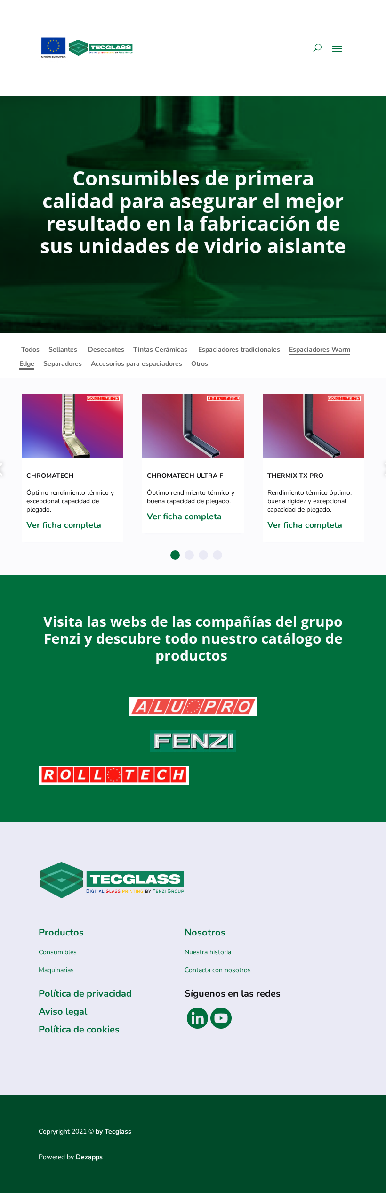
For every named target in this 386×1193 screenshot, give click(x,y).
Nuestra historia (208, 952)
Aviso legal (63, 1011)
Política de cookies (79, 1029)
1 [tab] (175, 555)
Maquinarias (56, 970)
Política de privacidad (85, 993)
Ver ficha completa (63, 525)
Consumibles (58, 952)
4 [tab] (217, 555)
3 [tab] (203, 555)
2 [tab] (189, 555)
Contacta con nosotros (218, 970)
